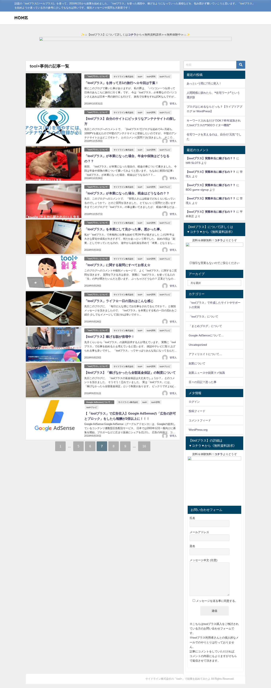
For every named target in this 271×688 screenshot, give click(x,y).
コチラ (132, 34)
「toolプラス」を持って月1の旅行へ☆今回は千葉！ (121, 82)
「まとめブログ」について (205, 326)
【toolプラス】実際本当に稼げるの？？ (210, 158)
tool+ (140, 76)
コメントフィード (200, 420)
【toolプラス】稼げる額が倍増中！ (109, 336)
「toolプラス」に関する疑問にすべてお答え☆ (117, 264)
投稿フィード (197, 411)
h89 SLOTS (193, 162)
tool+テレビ (165, 76)
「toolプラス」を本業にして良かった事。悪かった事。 (123, 229)
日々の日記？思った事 (202, 382)
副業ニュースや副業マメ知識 (207, 372)
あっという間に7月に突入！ (204, 83)
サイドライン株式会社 (124, 76)
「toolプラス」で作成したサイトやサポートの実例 (214, 305)
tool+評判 (151, 76)
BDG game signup (197, 189)
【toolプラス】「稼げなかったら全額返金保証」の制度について (130, 372)
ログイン (194, 401)
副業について (197, 363)
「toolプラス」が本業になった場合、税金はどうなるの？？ (126, 193)
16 (144, 446)
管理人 (173, 103)
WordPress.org (198, 429)
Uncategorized (198, 344)
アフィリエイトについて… (205, 354)
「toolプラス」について (97, 76)
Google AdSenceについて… (99, 402)
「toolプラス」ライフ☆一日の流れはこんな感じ (119, 300)
